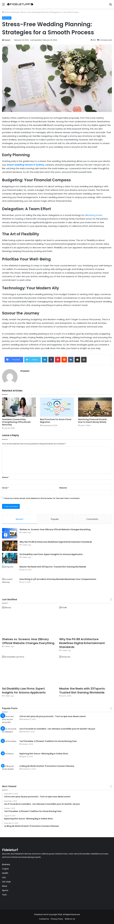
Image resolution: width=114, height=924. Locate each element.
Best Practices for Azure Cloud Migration (55, 420)
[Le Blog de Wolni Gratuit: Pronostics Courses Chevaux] (9, 770)
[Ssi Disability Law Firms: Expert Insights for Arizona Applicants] (9, 558)
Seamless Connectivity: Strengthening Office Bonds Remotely (16, 422)
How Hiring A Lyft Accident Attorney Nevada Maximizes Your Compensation (57, 579)
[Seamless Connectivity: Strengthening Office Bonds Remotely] (19, 407)
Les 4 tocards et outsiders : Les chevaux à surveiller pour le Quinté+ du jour (57, 728)
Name (5, 477)
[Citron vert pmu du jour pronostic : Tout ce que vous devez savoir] (9, 720)
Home (7, 12)
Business (15, 12)
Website (63, 487)
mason (7, 40)
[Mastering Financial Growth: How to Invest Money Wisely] (95, 407)
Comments (92, 519)
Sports (5, 890)
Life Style (6, 881)
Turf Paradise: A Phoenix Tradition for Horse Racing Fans (48, 741)
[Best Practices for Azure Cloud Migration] (57, 407)
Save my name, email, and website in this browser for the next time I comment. (42, 498)
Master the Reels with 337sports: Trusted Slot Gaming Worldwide (52, 566)
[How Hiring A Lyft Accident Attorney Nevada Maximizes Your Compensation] (9, 583)
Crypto (5, 868)
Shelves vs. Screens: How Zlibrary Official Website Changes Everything (55, 529)
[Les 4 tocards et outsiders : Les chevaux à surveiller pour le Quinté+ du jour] (9, 732)
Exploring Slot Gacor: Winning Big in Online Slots (43, 753)
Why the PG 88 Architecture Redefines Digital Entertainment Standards (55, 542)
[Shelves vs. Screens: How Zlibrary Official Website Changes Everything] (9, 533)
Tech (4, 894)
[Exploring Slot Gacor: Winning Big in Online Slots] (9, 757)
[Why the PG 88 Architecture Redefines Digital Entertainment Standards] (9, 546)
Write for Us (70, 919)
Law (4, 877)
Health (5, 873)
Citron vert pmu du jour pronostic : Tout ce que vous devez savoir (52, 716)
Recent (19, 519)
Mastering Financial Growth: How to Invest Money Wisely (92, 420)
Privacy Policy (57, 919)
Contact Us (44, 919)
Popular (55, 519)
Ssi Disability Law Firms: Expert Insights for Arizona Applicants (51, 554)
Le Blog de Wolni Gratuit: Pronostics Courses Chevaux (46, 766)
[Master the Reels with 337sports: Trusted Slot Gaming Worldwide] (9, 570)
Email (5, 487)
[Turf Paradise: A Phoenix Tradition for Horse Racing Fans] (9, 745)
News (4, 886)
